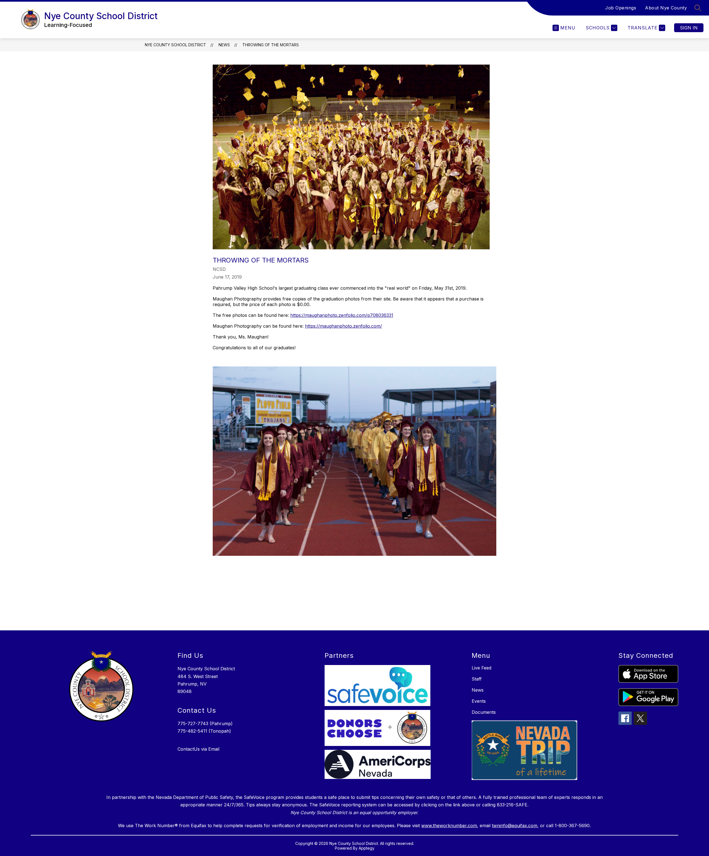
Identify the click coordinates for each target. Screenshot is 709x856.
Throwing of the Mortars (270, 44)
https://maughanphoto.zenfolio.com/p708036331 (341, 315)
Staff (477, 679)
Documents (484, 712)
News (224, 44)
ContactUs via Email (198, 749)
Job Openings (620, 8)
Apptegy (366, 848)
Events (479, 701)
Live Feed (481, 668)
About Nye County (666, 8)
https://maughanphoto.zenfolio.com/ (343, 326)
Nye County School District (175, 44)
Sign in (689, 27)
